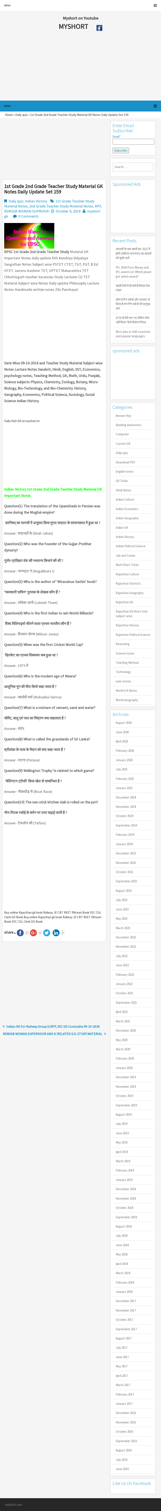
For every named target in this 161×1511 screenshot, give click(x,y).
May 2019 (121, 1142)
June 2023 (122, 909)
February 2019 (125, 1170)
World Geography (127, 700)
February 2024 (125, 835)
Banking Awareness (129, 425)
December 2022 (126, 937)
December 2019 (126, 1077)
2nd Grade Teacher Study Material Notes (61, 206)
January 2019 (124, 1180)
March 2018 (123, 1273)
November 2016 (126, 1422)
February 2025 (125, 779)
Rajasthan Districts (128, 583)
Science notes (125, 653)
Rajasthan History (127, 625)
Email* (117, 137)
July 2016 (121, 1460)
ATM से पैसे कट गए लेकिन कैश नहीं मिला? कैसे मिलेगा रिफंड (132, 320)
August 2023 (124, 891)
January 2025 (124, 788)
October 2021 (124, 993)
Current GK (123, 444)
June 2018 (122, 1245)
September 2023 (126, 881)
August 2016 (124, 1450)
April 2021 (122, 1012)
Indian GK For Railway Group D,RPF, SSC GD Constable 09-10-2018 (53, 1026)
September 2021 (126, 1003)
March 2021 (123, 1021)
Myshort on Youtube (80, 18)
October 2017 (124, 1320)
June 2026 (122, 732)
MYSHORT (74, 26)
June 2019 (122, 1133)
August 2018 (124, 1226)
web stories (123, 681)
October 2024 (124, 816)
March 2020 (123, 1049)
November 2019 (126, 1087)
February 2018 (125, 1282)
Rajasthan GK (124, 602)
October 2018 (124, 1208)
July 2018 (121, 1236)
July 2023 (121, 900)
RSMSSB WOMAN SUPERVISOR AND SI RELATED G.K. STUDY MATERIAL (52, 1034)
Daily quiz (21, 115)
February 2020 (125, 1058)
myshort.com (13, 1505)
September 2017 (126, 1329)
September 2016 (126, 1441)
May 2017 (121, 1366)
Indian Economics (127, 509)
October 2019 (124, 1096)
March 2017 (123, 1385)
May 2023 (121, 919)
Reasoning (123, 644)
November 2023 (126, 863)
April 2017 (122, 1376)
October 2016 (124, 1432)
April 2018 (122, 1264)
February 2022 (125, 975)
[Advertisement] (71, 67)
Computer (122, 434)
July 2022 (121, 956)
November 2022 (126, 946)
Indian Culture (125, 499)
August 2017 (124, 1338)
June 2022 (122, 965)
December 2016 (126, 1413)
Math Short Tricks (127, 565)
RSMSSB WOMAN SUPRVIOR (26, 211)
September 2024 (126, 825)
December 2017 (126, 1301)
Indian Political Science (130, 546)
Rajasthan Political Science (133, 635)
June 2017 (122, 1357)
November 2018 (126, 1198)
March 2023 (123, 928)
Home (9, 115)
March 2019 (123, 1161)
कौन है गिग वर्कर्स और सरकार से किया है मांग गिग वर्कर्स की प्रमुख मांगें (133, 304)
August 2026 (124, 723)
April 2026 (122, 741)
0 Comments (28, 216)
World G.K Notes (126, 691)
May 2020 (121, 1040)
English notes (125, 471)
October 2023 (124, 872)
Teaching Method (127, 663)
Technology (123, 672)
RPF (98, 206)
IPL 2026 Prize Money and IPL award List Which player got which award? (134, 271)
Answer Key (123, 416)
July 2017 (121, 1348)
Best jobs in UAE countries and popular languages (133, 334)
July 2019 (121, 1124)
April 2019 (122, 1152)
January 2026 (124, 760)
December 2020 (126, 1030)
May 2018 (121, 1254)
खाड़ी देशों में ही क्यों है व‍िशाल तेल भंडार (133, 288)
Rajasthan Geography (130, 593)
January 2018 (124, 1292)
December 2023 (126, 853)
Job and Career (125, 555)
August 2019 (124, 1114)
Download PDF (125, 462)
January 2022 (124, 984)
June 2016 (122, 1469)
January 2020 (124, 1068)
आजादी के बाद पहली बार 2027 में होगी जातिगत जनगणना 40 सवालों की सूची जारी (133, 253)
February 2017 (125, 1394)
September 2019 (126, 1105)
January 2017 (124, 1404)
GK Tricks (122, 481)
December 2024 (126, 797)
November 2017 (126, 1310)
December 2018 (126, 1189)
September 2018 (126, 1217)
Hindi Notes (123, 490)
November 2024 (126, 807)
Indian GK (122, 528)
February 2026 (125, 751)
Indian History (36, 201)
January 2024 (124, 844)
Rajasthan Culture (127, 574)
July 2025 (121, 769)
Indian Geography (127, 518)
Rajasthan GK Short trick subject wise (132, 613)
